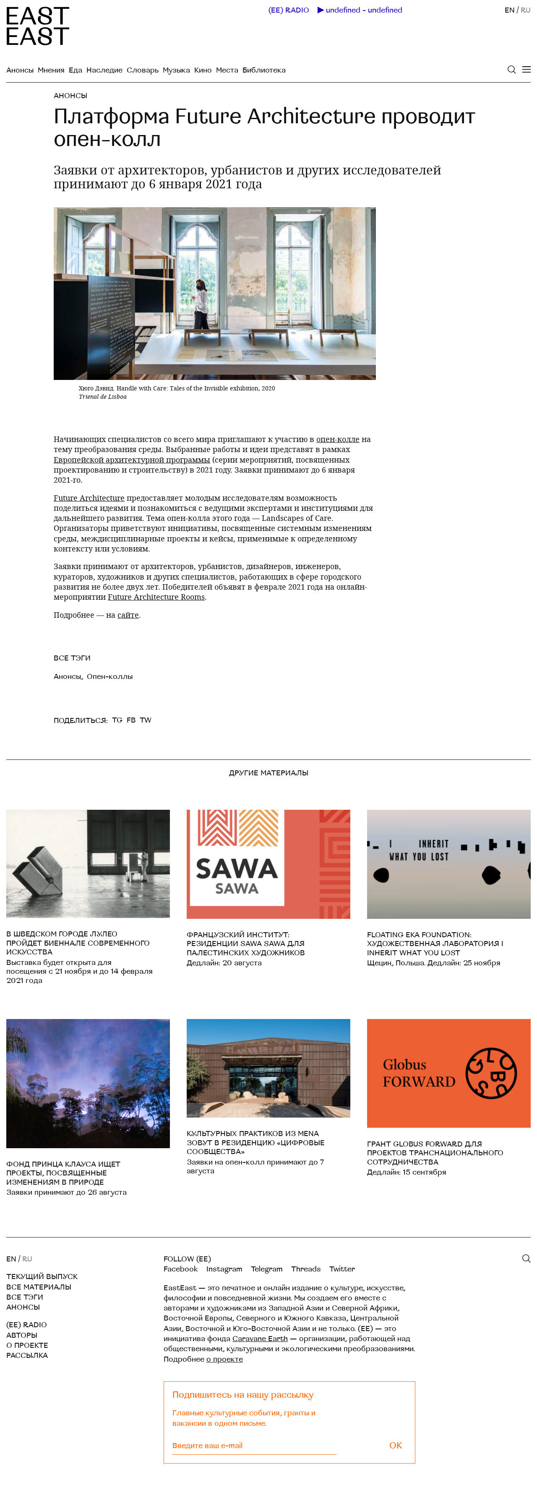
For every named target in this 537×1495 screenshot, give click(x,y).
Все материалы (38, 1287)
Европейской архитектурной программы (132, 460)
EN (510, 10)
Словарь (143, 70)
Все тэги (24, 1297)
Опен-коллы (110, 676)
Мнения (51, 70)
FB (131, 720)
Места (227, 70)
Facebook (181, 1269)
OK (395, 1445)
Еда (75, 70)
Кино (203, 70)
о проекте (224, 1359)
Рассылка (27, 1355)
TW (145, 720)
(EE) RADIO (288, 10)
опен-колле (338, 439)
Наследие (104, 70)
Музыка (176, 70)
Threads (306, 1269)
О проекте (27, 1345)
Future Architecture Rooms (156, 597)
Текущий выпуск (42, 1276)
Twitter (342, 1269)
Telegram (267, 1269)
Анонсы (20, 70)
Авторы (21, 1335)
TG (117, 720)
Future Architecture (89, 498)
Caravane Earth (260, 1338)
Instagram (224, 1269)
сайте (128, 615)
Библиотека (264, 70)
